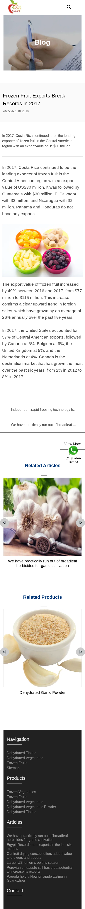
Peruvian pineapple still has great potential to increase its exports (40, 869)
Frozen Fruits (17, 763)
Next (80, 522)
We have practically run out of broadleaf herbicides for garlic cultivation (42, 563)
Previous (4, 522)
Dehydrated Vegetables (25, 758)
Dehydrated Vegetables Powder (31, 807)
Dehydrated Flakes (21, 753)
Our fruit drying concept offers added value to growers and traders (39, 855)
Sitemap (13, 768)
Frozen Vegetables (21, 792)
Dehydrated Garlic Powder (43, 692)
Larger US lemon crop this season (33, 862)
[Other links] (79, 7)
